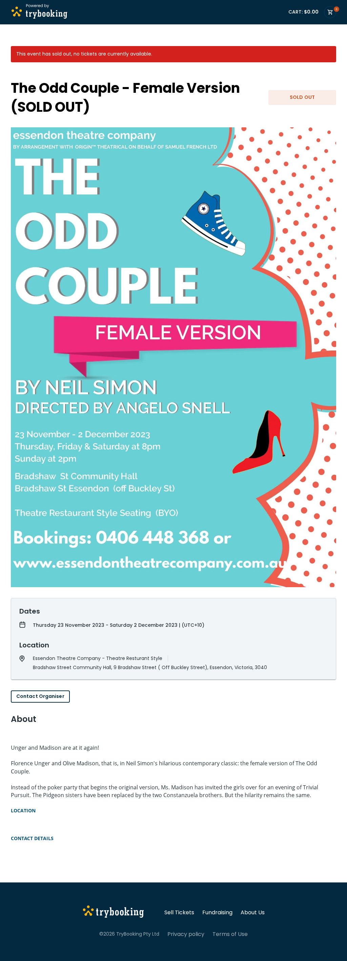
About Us (253, 912)
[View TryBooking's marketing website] (113, 912)
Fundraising (217, 912)
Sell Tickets (179, 912)
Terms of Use (230, 934)
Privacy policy (185, 934)
